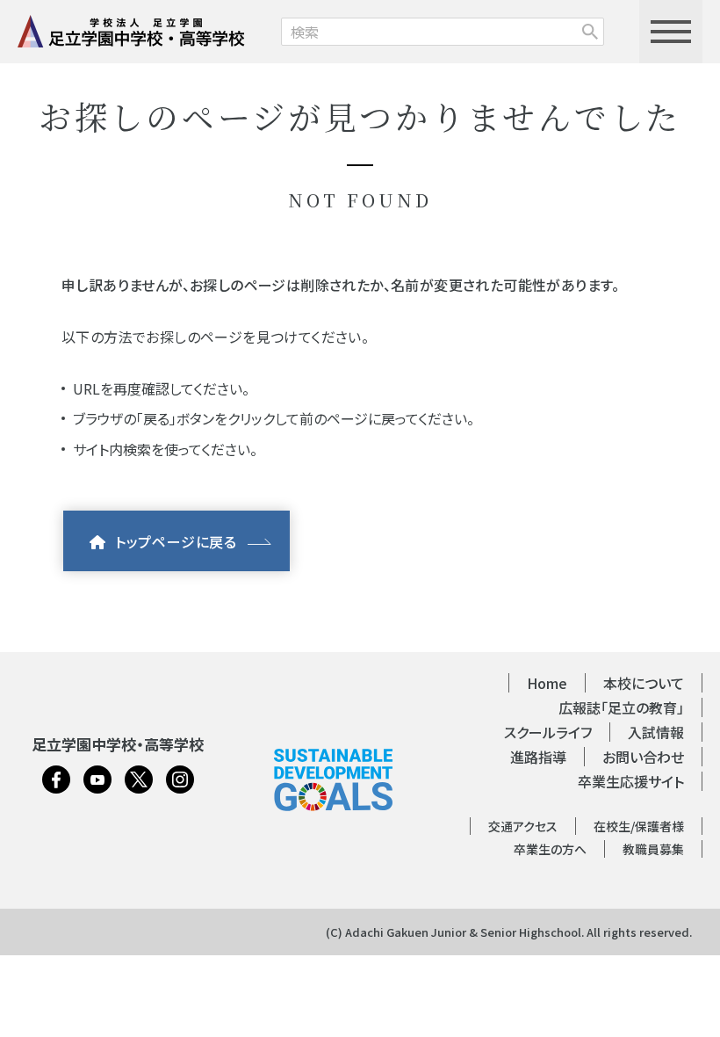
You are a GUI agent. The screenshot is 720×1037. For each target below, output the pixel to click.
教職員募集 (653, 849)
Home (547, 683)
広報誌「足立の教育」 (621, 707)
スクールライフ (548, 732)
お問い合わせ (643, 756)
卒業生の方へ (550, 849)
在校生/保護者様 (639, 826)
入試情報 (656, 732)
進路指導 (538, 756)
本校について (643, 683)
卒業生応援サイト (631, 781)
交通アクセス (523, 826)
